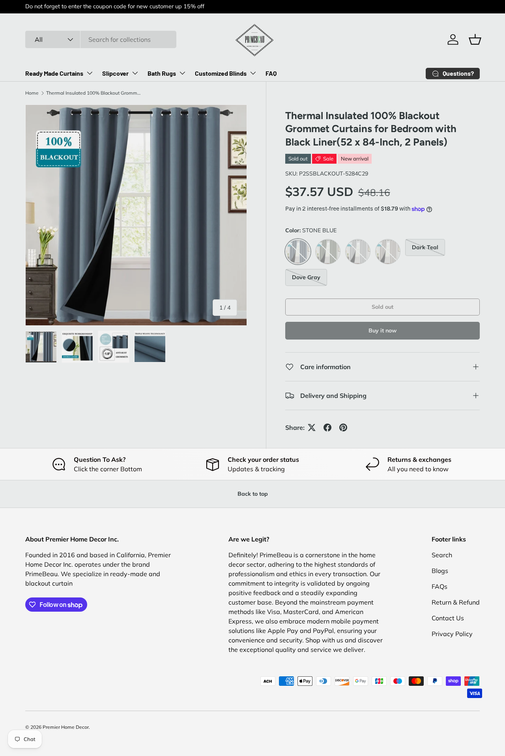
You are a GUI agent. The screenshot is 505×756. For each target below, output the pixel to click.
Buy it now (382, 330)
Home (32, 93)
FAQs (439, 586)
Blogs (440, 571)
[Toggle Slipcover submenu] (135, 73)
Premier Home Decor (66, 727)
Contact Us (448, 618)
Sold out (382, 306)
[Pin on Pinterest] (343, 427)
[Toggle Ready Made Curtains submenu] (89, 73)
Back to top (253, 493)
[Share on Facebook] (327, 427)
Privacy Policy (452, 634)
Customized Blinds (221, 73)
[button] (475, 39)
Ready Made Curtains (54, 73)
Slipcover (115, 73)
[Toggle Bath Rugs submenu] (182, 73)
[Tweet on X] (312, 427)
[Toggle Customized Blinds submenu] (253, 73)
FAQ (271, 73)
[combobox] (100, 39)
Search (442, 555)
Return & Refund (456, 602)
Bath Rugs (162, 73)
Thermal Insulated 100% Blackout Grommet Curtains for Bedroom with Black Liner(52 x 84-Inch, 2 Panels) (93, 93)
